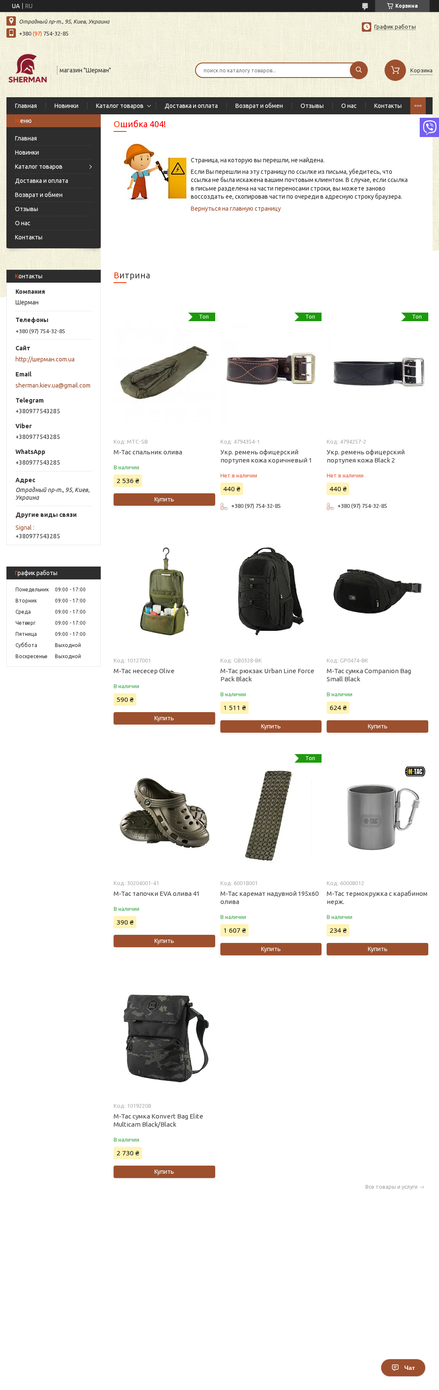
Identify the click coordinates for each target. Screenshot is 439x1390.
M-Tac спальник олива (148, 452)
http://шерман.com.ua (45, 359)
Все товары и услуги (391, 1187)
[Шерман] (27, 69)
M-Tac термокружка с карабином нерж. (377, 897)
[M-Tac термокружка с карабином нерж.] (377, 814)
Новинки (66, 106)
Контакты (388, 106)
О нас (349, 106)
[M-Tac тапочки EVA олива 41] (164, 814)
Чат (409, 1367)
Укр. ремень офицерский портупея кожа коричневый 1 (266, 456)
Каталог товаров (120, 106)
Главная (26, 106)
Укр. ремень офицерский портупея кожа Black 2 (366, 456)
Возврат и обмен (259, 106)
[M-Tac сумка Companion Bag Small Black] (377, 591)
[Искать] (359, 70)
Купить (164, 499)
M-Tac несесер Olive (144, 670)
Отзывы (312, 106)
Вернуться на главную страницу (236, 208)
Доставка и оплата (191, 106)
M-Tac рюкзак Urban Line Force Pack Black (267, 675)
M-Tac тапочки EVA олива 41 (157, 893)
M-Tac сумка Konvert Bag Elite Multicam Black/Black (158, 1120)
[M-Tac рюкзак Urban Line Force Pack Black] (271, 591)
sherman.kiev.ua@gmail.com (52, 385)
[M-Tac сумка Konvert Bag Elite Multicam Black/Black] (164, 1037)
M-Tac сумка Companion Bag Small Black (369, 675)
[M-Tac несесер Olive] (164, 591)
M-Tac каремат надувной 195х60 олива (269, 897)
